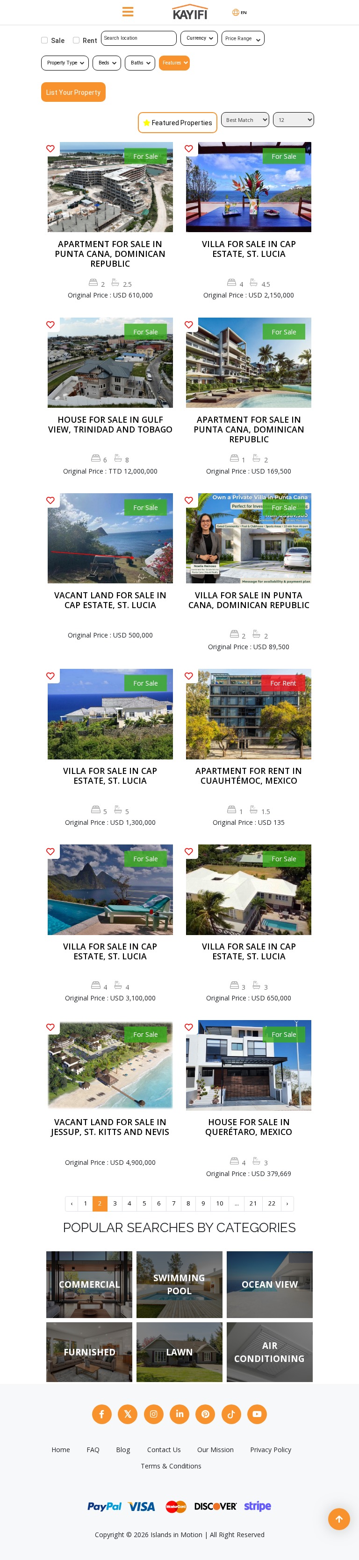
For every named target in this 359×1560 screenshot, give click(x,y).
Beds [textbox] (104, 63)
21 (253, 1203)
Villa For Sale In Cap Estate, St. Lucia (249, 249)
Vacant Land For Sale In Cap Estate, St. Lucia (110, 600)
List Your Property (73, 92)
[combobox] (199, 38)
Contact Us (164, 1449)
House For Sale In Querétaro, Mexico (248, 1127)
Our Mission (215, 1449)
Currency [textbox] (196, 38)
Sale (58, 40)
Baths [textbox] (137, 63)
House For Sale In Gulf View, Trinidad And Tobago (110, 424)
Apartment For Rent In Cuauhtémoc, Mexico (248, 776)
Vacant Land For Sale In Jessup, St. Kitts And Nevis (110, 1127)
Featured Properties (182, 123)
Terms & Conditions (171, 1465)
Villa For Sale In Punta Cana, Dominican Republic (248, 600)
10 (219, 1203)
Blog (123, 1449)
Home (60, 1449)
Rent (90, 40)
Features (172, 63)
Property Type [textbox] (62, 63)
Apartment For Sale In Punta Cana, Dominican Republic (110, 254)
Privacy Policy (270, 1449)
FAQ (93, 1449)
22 (272, 1203)
